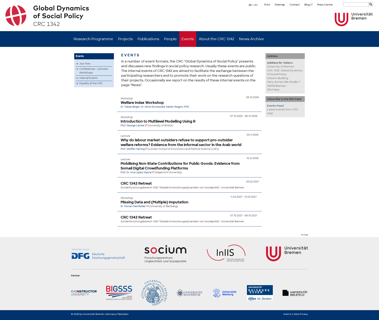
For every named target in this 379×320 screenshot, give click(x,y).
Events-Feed (275, 105)
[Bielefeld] (295, 293)
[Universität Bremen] (354, 19)
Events (188, 39)
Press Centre (325, 4)
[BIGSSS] (119, 293)
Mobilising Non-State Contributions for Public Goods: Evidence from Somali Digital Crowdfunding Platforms (180, 166)
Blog (307, 4)
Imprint (287, 314)
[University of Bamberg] (154, 293)
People (170, 39)
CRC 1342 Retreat (136, 183)
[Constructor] (84, 293)
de (250, 5)
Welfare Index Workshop (142, 102)
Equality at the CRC (91, 83)
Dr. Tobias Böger (130, 106)
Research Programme (93, 39)
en (256, 5)
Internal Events (88, 78)
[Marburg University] (224, 293)
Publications (148, 39)
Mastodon (123, 314)
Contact (295, 4)
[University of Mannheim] (189, 293)
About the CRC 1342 (216, 39)
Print (267, 4)
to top (304, 234)
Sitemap (280, 4)
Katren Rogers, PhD (177, 106)
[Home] (189, 15)
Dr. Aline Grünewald (153, 106)
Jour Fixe (84, 63)
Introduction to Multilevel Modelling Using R (158, 121)
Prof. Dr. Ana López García (136, 172)
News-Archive (251, 39)
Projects (125, 39)
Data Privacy (301, 314)
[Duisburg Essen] (260, 293)
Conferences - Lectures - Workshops (94, 70)
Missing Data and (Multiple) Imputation (154, 202)
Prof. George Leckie (132, 125)
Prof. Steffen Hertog (133, 149)
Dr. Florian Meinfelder (133, 206)
